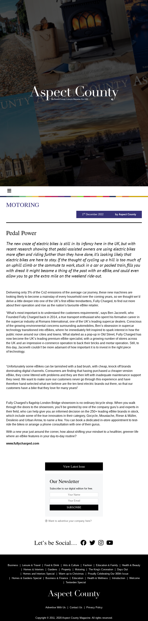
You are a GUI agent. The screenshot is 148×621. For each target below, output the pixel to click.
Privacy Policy (94, 607)
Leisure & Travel (31, 565)
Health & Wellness (97, 578)
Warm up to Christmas (71, 573)
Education (77, 578)
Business (13, 565)
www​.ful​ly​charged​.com (22, 443)
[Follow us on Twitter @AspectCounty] (92, 542)
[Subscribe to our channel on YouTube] (109, 542)
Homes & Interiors (34, 569)
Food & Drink (52, 565)
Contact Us (76, 607)
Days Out (122, 569)
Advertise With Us (55, 607)
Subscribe (74, 507)
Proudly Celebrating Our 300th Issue (108, 573)
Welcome (134, 578)
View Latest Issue (74, 466)
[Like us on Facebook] (84, 542)
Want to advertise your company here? (70, 520)
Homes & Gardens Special (26, 578)
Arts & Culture (71, 565)
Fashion (87, 565)
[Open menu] (9, 190)
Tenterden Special (76, 582)
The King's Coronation (101, 569)
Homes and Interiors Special (39, 573)
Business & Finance (56, 578)
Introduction (118, 578)
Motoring (80, 569)
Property (66, 569)
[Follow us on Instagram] (100, 542)
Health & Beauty (131, 565)
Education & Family (107, 565)
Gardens (52, 569)
